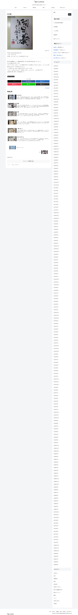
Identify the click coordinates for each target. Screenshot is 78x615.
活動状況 (57, 611)
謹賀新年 (55, 34)
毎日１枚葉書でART (11, 76)
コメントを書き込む (28, 161)
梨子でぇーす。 (57, 38)
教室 (61, 611)
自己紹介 (64, 611)
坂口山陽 (59, 55)
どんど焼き (56, 30)
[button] (43, 84)
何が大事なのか (56, 57)
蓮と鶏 (54, 52)
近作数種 (55, 26)
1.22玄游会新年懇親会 (58, 22)
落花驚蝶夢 (55, 49)
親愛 (54, 55)
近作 (50, 611)
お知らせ (53, 611)
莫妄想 (54, 47)
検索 (54, 12)
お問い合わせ (69, 611)
